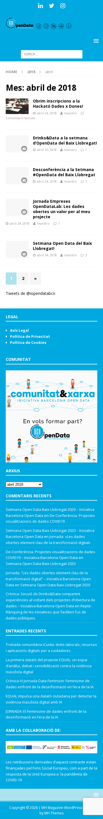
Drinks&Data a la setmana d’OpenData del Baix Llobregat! (65, 140)
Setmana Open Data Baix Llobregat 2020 (41, 563)
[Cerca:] (51, 53)
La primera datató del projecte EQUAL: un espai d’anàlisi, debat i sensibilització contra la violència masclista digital (49, 665)
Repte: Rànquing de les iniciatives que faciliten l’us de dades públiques (49, 612)
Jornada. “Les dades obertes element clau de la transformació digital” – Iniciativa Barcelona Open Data (48, 578)
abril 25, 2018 (47, 149)
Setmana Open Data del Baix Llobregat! (62, 245)
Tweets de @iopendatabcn (30, 293)
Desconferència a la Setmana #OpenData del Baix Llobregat (64, 172)
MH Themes (54, 813)
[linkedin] (40, 6)
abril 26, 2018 (47, 113)
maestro (70, 113)
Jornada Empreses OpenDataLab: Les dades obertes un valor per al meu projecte (61, 209)
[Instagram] (63, 6)
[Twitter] (52, 6)
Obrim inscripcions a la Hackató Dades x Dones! (58, 103)
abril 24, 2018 (47, 181)
